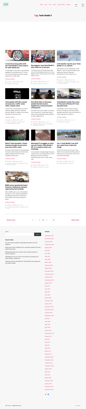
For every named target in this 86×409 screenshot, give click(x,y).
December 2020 (49, 235)
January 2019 (48, 303)
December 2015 (49, 386)
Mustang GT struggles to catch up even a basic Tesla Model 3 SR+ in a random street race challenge (42, 146)
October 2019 (48, 277)
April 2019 (47, 295)
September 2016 (49, 366)
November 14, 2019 (19, 120)
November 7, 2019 (44, 165)
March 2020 (48, 262)
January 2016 (48, 383)
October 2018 (48, 312)
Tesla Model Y (36, 125)
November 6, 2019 (70, 161)
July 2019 (47, 286)
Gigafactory (40, 123)
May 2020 (47, 256)
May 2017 (47, 345)
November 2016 (49, 360)
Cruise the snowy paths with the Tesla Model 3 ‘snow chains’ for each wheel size (16, 66)
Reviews (68, 4)
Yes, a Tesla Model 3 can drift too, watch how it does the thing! (67, 145)
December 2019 (49, 271)
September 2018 (49, 315)
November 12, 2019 (45, 121)
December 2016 (49, 357)
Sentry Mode (9, 207)
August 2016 (48, 369)
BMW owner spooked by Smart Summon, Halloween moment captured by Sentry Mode (16, 187)
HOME (41, 4)
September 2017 (49, 333)
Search (6, 231)
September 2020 (49, 244)
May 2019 (47, 292)
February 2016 (49, 380)
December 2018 (49, 306)
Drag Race (35, 167)
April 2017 (47, 348)
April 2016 (47, 375)
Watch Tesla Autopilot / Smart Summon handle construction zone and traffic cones (16, 145)
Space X (44, 123)
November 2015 (49, 389)
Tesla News (15, 83)
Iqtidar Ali (10, 81)
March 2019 (48, 298)
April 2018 (47, 327)
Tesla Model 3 (10, 83)
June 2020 (47, 253)
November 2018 (49, 309)
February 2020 (49, 265)
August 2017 (48, 336)
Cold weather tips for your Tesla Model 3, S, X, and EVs (68, 65)
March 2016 (48, 377)
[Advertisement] (43, 36)
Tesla (50, 4)
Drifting (60, 163)
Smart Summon (21, 163)
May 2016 (47, 372)
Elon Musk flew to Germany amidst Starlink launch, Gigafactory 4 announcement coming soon (42, 105)
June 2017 (47, 342)
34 (53, 220)
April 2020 (47, 259)
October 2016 (48, 363)
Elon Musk (35, 123)
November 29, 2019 (19, 81)
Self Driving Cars (14, 163)
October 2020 (48, 241)
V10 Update (17, 123)
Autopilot (9, 163)
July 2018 (47, 318)
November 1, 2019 (19, 205)
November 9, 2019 (19, 161)
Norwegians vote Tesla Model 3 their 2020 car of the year (42, 66)
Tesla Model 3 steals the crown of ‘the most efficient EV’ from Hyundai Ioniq (68, 104)
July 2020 (47, 250)
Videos (54, 4)
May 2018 (47, 324)
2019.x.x (8, 122)
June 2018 (47, 321)
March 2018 (48, 330)
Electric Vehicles (61, 4)
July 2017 (47, 339)
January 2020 (48, 268)
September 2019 (49, 280)
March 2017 (48, 351)
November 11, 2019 (71, 120)
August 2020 (48, 247)
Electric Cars (61, 81)
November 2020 (49, 238)
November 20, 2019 (71, 80)
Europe (34, 83)
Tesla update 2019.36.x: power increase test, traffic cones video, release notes (16, 104)
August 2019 (48, 283)
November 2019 (49, 274)
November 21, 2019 (45, 81)
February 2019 (49, 301)
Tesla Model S (73, 81)
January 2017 (48, 354)
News (45, 4)
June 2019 (47, 289)
